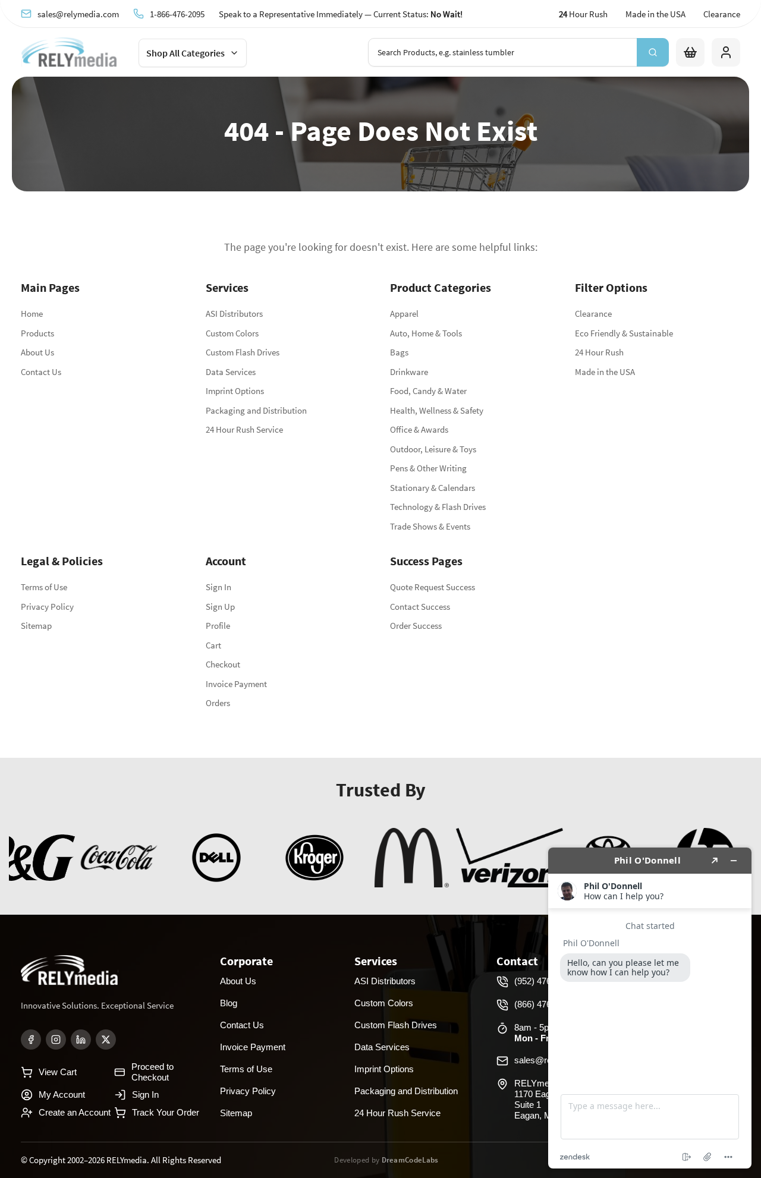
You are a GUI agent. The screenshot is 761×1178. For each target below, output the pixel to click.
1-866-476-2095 (177, 13)
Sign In (218, 587)
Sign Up (220, 606)
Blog (228, 1003)
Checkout (223, 664)
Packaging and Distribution (256, 410)
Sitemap (36, 625)
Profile (218, 625)
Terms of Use (44, 587)
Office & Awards (419, 429)
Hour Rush (583, 14)
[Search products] (653, 52)
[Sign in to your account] (726, 52)
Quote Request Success (432, 587)
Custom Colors (232, 333)
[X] (106, 1039)
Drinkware (409, 371)
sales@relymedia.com (78, 13)
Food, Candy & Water (428, 390)
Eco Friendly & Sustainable (624, 333)
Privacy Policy (47, 606)
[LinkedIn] (81, 1039)
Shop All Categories (185, 53)
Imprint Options (235, 390)
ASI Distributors (234, 313)
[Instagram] (56, 1039)
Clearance (721, 14)
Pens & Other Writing (428, 468)
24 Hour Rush (599, 352)
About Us (37, 352)
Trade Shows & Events (430, 526)
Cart (213, 645)
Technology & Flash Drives (438, 506)
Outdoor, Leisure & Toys (433, 449)
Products (37, 333)
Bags (399, 352)
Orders (218, 702)
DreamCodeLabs (410, 1160)
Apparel (404, 313)
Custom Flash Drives (242, 352)
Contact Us (41, 371)
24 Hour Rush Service (244, 429)
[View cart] (690, 52)
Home (32, 313)
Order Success (416, 625)
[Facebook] (31, 1039)
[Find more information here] (650, 1008)
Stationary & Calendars (432, 487)
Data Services (231, 371)
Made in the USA (655, 14)
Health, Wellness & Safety (436, 410)
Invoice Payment (236, 683)
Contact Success (420, 606)
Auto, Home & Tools (426, 333)
